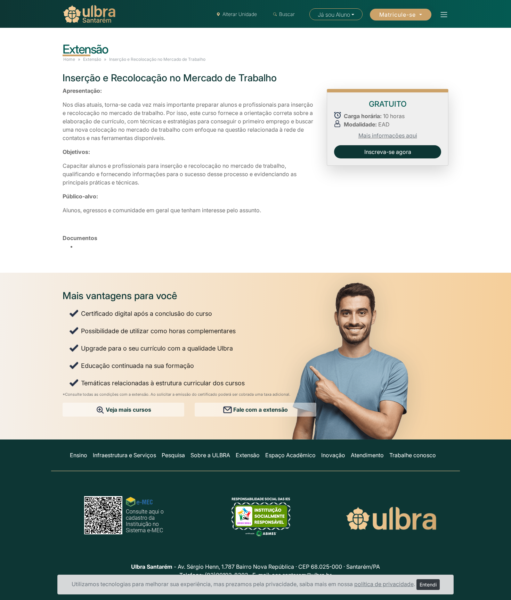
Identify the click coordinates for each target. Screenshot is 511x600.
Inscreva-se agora (387, 151)
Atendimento (367, 455)
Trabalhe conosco (412, 455)
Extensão (92, 59)
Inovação (333, 455)
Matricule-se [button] (398, 14)
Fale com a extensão (260, 409)
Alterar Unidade (239, 14)
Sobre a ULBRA (210, 455)
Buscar (287, 14)
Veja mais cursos (127, 409)
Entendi (428, 584)
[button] (441, 14)
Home (69, 59)
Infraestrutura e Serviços (124, 455)
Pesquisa (173, 455)
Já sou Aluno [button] (334, 14)
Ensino (78, 455)
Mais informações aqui (387, 135)
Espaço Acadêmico (290, 455)
